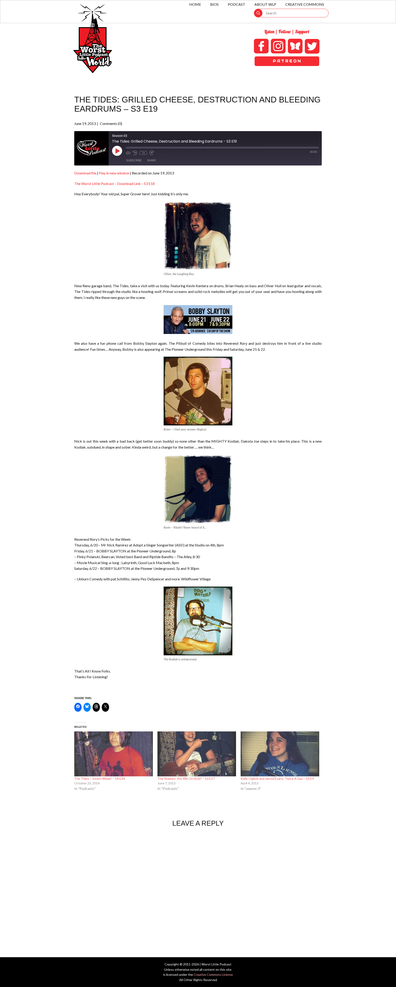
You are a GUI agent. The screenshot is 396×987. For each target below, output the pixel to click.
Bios (214, 4)
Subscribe (134, 160)
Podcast (236, 4)
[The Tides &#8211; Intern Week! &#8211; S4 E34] (113, 753)
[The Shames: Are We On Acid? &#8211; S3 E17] (196, 753)
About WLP (265, 4)
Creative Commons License (213, 974)
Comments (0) (110, 123)
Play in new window (114, 173)
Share (151, 160)
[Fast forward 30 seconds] (151, 153)
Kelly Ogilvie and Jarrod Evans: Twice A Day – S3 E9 (277, 778)
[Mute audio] (128, 153)
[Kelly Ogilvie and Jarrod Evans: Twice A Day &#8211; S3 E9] (280, 753)
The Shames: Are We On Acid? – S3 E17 (186, 778)
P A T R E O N (287, 61)
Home (195, 4)
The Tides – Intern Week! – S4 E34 (99, 778)
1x (143, 152)
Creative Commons (304, 4)
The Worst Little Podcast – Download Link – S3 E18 (114, 183)
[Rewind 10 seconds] (135, 153)
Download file (85, 173)
